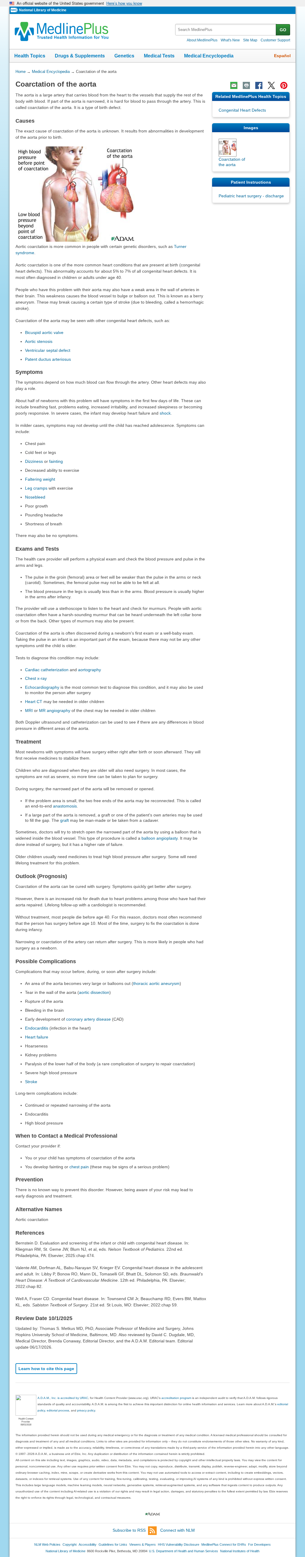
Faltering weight (40, 479)
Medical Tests (159, 55)
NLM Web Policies (47, 1544)
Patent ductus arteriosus (48, 359)
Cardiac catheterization (47, 669)
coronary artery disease (88, 1019)
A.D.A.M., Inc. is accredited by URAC (63, 1398)
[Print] (246, 85)
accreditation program (176, 1398)
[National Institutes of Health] (15, 10)
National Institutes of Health (239, 1551)
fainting (56, 461)
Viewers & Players (142, 1544)
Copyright (70, 1544)
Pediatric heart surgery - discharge (251, 195)
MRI (29, 710)
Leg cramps (36, 488)
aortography (89, 669)
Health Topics (29, 55)
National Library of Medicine (42, 10)
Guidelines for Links (113, 1544)
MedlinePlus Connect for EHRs (223, 1544)
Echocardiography (42, 687)
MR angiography (54, 710)
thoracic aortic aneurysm (156, 983)
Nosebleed (35, 497)
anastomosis (65, 806)
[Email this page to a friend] (233, 85)
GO (283, 29)
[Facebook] (258, 85)
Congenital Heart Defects (242, 110)
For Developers (259, 1544)
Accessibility (88, 1544)
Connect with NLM (177, 1530)
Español (282, 55)
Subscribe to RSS (129, 1530)
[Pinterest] (284, 85)
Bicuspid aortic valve (44, 332)
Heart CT (33, 701)
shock (165, 413)
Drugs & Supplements (80, 55)
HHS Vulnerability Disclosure (178, 1544)
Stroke (31, 1081)
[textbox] (226, 29)
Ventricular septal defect (47, 350)
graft (64, 820)
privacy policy (86, 1410)
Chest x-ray (36, 678)
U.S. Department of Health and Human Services (183, 1551)
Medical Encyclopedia (209, 55)
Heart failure (36, 1037)
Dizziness (34, 461)
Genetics (124, 55)
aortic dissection (94, 992)
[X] (271, 85)
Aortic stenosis (38, 341)
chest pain (79, 1166)
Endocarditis (36, 1028)
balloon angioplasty (159, 838)
